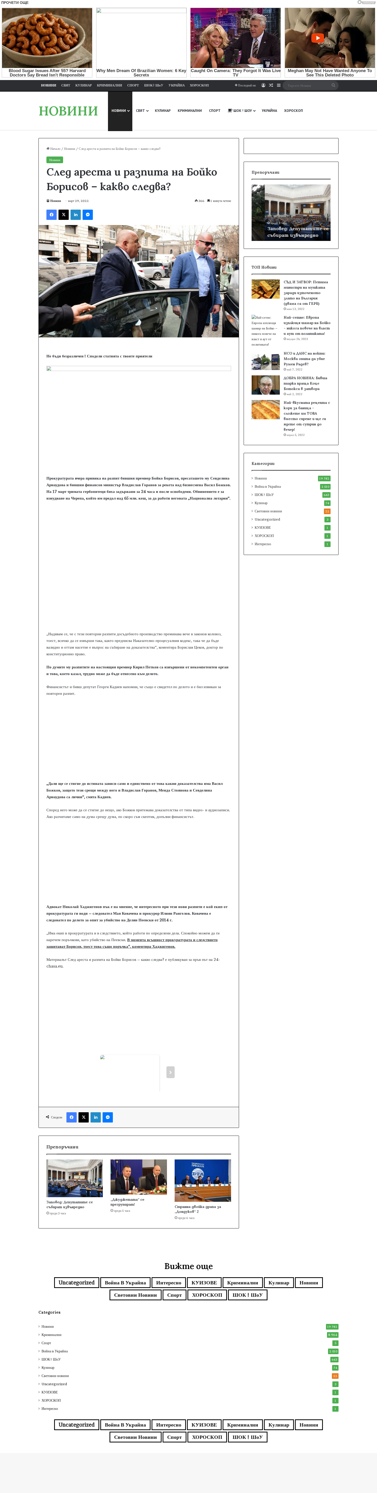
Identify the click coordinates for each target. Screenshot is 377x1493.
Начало (55, 149)
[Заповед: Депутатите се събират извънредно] (74, 1178)
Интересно (263, 544)
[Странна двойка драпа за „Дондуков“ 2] (203, 1180)
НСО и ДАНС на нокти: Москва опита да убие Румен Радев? (304, 358)
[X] (63, 215)
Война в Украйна (268, 486)
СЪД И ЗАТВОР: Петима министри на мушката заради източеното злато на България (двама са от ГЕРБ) (306, 293)
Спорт (174, 1295)
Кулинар (261, 503)
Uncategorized (267, 519)
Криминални (242, 1283)
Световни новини (268, 511)
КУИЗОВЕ (263, 527)
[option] (291, 212)
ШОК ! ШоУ (264, 495)
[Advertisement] (138, 590)
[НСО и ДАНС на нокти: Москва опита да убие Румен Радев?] (266, 360)
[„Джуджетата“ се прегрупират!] (139, 1177)
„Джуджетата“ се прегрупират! (127, 1202)
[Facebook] (51, 215)
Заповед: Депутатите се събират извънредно (69, 1204)
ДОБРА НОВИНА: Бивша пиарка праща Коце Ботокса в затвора (305, 383)
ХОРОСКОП (264, 536)
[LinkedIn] (76, 215)
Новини (69, 149)
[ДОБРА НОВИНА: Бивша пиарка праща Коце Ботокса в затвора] (266, 385)
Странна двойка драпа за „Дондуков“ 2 (198, 1209)
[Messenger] (88, 215)
